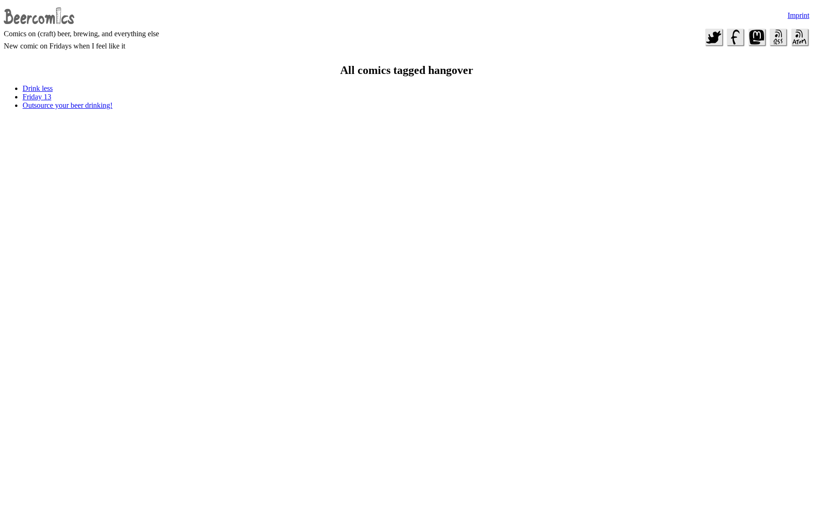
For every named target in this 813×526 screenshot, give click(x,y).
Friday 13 (37, 97)
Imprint (798, 15)
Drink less (38, 88)
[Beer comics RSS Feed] (778, 44)
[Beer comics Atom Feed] (799, 44)
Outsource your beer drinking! (67, 105)
